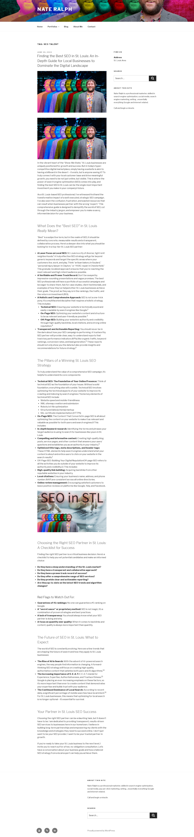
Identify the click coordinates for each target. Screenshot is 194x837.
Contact (91, 26)
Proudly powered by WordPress (101, 830)
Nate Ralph (54, 9)
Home (40, 26)
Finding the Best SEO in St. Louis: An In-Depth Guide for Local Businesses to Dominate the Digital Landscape (68, 61)
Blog (66, 26)
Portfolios (52, 26)
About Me (78, 26)
